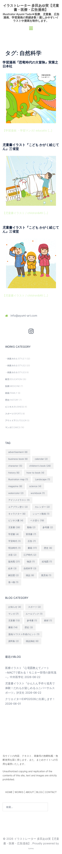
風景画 (46, 575)
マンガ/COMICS (12, 427)
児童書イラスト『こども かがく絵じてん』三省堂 (31, 147)
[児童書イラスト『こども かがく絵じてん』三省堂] (31, 180)
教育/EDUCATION (13, 379)
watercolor (16, 493)
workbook (38, 493)
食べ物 (13, 582)
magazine (15, 486)
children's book (40, 465)
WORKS (19, 792)
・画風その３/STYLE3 (15, 372)
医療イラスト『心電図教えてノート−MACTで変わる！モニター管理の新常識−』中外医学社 (30, 672)
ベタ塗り (37, 520)
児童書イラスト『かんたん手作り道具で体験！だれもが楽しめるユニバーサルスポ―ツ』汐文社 (30, 688)
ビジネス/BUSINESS (14, 406)
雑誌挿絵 (32, 641)
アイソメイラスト (19, 500)
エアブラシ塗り (18, 506)
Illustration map (18, 479)
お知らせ (14, 606)
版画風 (14, 561)
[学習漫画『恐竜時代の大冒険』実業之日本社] (31, 98)
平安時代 (14, 541)
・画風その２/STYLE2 (15, 365)
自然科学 (30, 568)
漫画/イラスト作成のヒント (23, 634)
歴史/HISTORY (12, 400)
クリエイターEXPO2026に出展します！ (30, 699)
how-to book (35, 472)
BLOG (39, 792)
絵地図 (47, 561)
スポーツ (34, 606)
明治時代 (14, 548)
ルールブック (34, 613)
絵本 (12, 568)
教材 (48, 620)
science (35, 486)
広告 (32, 541)
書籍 (32, 548)
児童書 (14, 527)
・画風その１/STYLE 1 (15, 358)
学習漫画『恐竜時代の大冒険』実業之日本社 (30, 64)
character (15, 465)
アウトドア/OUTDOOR (15, 420)
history (13, 472)
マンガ (13, 613)
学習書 (13, 534)
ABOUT (30, 792)
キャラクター (16, 513)
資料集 (13, 641)
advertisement (18, 452)
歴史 (48, 548)
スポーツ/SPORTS (13, 413)
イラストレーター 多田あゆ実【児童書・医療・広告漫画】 (31, 7)
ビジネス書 (15, 520)
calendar (41, 459)
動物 (31, 527)
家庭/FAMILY (11, 393)
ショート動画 (41, 513)
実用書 (31, 534)
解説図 (13, 575)
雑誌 (30, 575)
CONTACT (51, 792)
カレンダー (42, 506)
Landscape (42, 479)
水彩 (12, 554)
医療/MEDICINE (12, 386)
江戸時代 (30, 554)
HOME (8, 792)
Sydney (31, 848)
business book (18, 459)
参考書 (48, 527)
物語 (31, 561)
